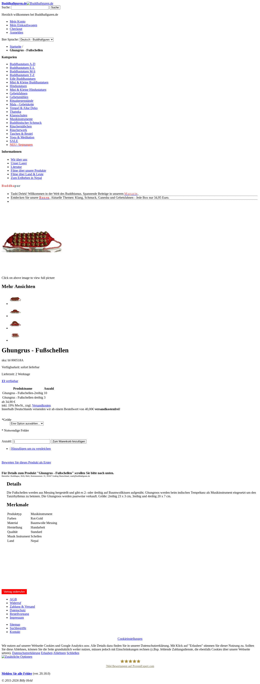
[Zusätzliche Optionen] (17, 656)
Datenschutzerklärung (26, 653)
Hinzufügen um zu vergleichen (31, 448)
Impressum (17, 617)
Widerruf (15, 603)
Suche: (6, 7)
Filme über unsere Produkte (28, 170)
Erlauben (47, 653)
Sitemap (15, 624)
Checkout (16, 29)
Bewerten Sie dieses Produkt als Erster (26, 462)
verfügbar (10, 381)
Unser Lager (19, 163)
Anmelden (16, 32)
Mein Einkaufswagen (23, 25)
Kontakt (15, 632)
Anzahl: (7, 441)
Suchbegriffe (18, 628)
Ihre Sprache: (10, 39)
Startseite (15, 46)
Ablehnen (59, 653)
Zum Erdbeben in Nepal (26, 178)
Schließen (73, 653)
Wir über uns (19, 159)
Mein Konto (17, 21)
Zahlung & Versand (22, 606)
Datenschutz (18, 610)
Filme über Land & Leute (27, 174)
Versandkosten (41, 405)
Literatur (16, 167)
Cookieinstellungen (130, 638)
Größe (6, 419)
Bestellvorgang (19, 614)
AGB (13, 599)
